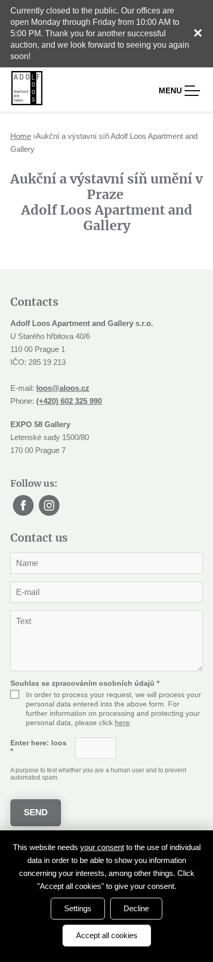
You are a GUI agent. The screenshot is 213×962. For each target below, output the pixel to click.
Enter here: (38, 747)
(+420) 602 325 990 (69, 401)
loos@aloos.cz (62, 388)
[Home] (26, 88)
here (122, 722)
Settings (78, 908)
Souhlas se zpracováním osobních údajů (84, 683)
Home (20, 136)
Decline (136, 908)
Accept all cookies (107, 935)
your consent (102, 847)
